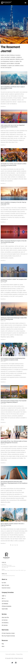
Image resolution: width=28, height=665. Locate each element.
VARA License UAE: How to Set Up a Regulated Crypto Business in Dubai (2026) (12, 126)
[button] (25, 2)
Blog (3, 644)
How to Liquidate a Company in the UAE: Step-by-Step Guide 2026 (13, 203)
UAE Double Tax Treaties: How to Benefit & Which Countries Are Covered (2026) (13, 164)
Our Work (4, 582)
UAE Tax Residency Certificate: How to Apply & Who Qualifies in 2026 (13, 87)
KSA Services (5, 625)
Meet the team (5, 585)
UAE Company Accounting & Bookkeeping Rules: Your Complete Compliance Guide (13, 359)
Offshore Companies (6, 606)
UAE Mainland (5, 603)
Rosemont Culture (6, 588)
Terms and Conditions (10, 654)
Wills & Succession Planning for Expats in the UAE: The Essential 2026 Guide (14, 241)
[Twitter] (12, 662)
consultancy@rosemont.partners (8, 575)
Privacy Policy (19, 654)
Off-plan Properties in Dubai (8, 633)
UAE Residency (5, 622)
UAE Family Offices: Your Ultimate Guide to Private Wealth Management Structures (14, 442)
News (3, 646)
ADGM (3, 596)
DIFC (3, 598)
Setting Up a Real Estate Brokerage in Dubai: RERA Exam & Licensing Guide (14, 318)
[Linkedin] (15, 662)
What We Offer (5, 617)
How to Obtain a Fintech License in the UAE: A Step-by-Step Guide (12, 524)
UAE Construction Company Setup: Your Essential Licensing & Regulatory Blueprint (13, 401)
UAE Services (5, 620)
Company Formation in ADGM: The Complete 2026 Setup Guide (14, 280)
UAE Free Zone (5, 601)
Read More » (3, 106)
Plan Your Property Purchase (8, 636)
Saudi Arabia (5, 609)
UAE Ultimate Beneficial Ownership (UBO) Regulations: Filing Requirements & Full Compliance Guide (14, 483)
